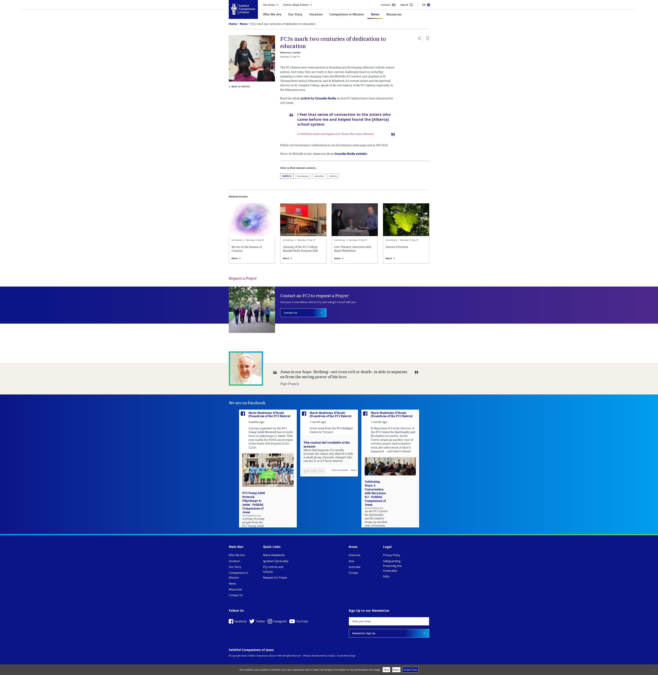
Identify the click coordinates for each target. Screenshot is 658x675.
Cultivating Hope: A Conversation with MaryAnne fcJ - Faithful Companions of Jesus (375, 493)
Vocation (315, 14)
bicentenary (303, 176)
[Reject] (653, 669)
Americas (287, 176)
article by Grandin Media (318, 98)
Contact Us (290, 312)
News (375, 14)
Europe (353, 573)
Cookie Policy (410, 669)
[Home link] (243, 9)
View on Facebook (340, 470)
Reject (396, 669)
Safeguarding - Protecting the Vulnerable (392, 566)
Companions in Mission (346, 14)
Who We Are (272, 14)
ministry (333, 176)
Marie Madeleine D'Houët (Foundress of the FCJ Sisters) (269, 414)
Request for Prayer (275, 577)
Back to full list (240, 86)
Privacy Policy (391, 555)
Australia (354, 567)
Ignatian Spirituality (275, 561)
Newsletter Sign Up (363, 633)
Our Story (295, 14)
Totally (331, 655)
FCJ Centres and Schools (273, 569)
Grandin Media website (350, 153)
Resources (393, 14)
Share (353, 470)
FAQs (386, 576)
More (234, 258)
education (319, 176)
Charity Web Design (346, 655)
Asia (351, 561)
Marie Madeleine (274, 555)
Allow (386, 669)
